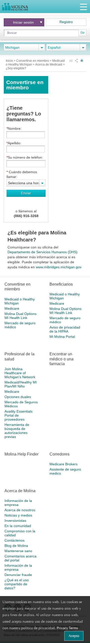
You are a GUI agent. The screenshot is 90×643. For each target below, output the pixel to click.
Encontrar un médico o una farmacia (62, 359)
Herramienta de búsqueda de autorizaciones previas (16, 431)
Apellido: (14, 143)
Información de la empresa (18, 503)
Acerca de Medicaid (49, 64)
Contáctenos (14, 540)
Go (82, 32)
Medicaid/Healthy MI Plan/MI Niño (20, 384)
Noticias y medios (18, 515)
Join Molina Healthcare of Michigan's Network (19, 373)
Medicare (11, 308)
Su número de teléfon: (25, 157)
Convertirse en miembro (33, 60)
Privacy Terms (67, 628)
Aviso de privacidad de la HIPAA (65, 329)
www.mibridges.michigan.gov (59, 267)
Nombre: (15, 128)
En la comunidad (17, 526)
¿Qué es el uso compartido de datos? (16, 584)
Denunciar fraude (18, 575)
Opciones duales (17, 397)
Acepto (73, 635)
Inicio (10, 60)
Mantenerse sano (18, 551)
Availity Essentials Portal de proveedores (18, 415)
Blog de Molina (16, 546)
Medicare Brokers (64, 464)
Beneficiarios (61, 284)
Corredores (60, 454)
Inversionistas (15, 521)
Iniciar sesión (23, 22)
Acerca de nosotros (19, 510)
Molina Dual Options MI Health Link (20, 316)
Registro (66, 22)
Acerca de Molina (20, 491)
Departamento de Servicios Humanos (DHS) (43, 252)
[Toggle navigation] (83, 6)
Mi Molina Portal (62, 337)
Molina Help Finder (21, 454)
